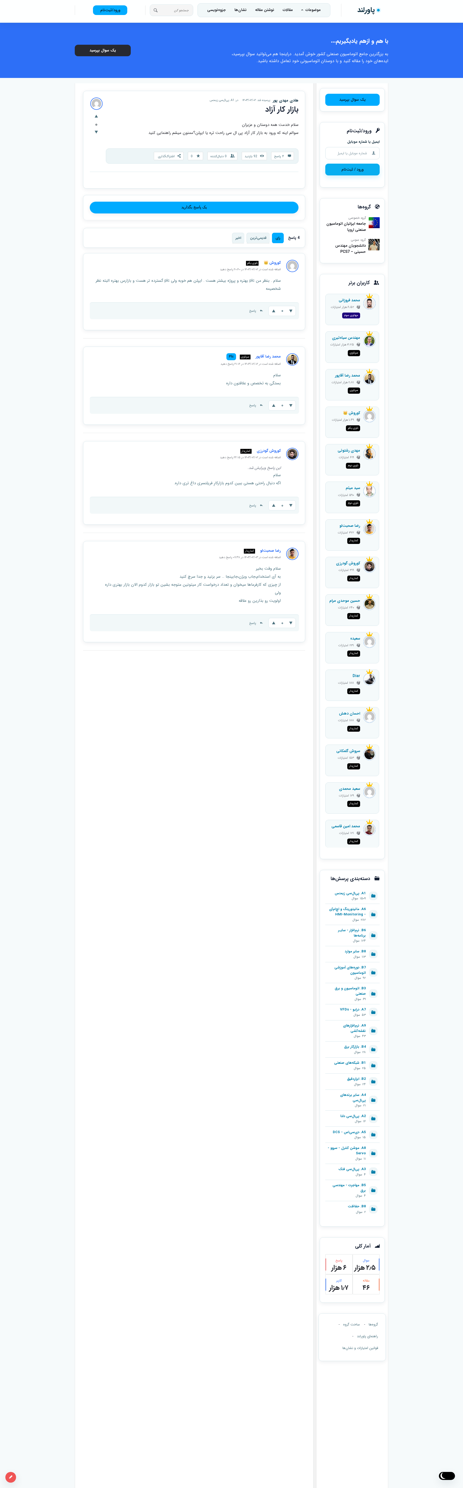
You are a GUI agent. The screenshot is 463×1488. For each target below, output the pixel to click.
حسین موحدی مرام (344, 601)
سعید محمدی (349, 789)
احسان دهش (349, 713)
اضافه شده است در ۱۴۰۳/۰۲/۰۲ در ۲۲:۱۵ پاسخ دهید (250, 457)
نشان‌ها (240, 10)
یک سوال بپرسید (102, 50)
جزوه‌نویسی (216, 10)
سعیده (355, 638)
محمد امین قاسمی (345, 826)
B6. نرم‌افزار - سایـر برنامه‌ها (352, 933)
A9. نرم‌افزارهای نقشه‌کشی (354, 1028)
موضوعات (313, 10)
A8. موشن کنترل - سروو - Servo (347, 1150)
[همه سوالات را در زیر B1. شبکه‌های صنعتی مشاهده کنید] (352, 1061)
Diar (356, 676)
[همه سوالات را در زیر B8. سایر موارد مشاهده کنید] (352, 949)
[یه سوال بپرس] (10, 1477)
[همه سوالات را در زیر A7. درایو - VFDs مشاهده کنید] (352, 1007)
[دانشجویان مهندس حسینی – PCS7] (374, 244)
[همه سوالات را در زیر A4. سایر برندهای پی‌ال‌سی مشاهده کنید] (352, 1093)
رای (277, 238)
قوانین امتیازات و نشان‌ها (360, 1348)
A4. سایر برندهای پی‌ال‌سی (353, 1097)
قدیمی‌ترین (258, 238)
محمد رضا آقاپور (347, 375)
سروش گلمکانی (348, 751)
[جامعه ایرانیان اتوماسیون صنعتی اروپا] (374, 222)
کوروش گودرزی (348, 563)
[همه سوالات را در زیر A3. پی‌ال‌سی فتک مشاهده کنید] (352, 1167)
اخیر (238, 238)
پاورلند (366, 10)
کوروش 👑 (351, 413)
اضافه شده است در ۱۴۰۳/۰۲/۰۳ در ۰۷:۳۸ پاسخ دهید (250, 557)
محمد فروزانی (349, 300)
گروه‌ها (373, 1324)
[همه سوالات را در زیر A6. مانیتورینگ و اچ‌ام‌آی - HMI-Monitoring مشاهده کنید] (352, 907)
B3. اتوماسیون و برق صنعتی (350, 991)
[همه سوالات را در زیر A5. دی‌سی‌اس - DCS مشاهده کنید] (352, 1130)
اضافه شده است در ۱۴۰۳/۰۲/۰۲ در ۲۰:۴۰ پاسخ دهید (250, 269)
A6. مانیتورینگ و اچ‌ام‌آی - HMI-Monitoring (347, 912)
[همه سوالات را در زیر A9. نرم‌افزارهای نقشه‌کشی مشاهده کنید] (352, 1023)
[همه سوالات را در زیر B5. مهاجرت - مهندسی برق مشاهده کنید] (352, 1183)
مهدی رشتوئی (349, 450)
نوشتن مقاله (264, 10)
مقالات (288, 10)
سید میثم (353, 488)
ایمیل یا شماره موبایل (363, 142)
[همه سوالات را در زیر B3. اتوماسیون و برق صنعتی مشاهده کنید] (352, 986)
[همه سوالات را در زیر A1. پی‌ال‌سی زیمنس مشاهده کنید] (352, 891)
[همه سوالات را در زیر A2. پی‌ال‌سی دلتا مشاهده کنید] (352, 1114)
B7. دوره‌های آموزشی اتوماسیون (350, 970)
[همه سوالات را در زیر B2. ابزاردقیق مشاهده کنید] (352, 1077)
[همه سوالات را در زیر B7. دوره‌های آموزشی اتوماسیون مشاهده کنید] (352, 965)
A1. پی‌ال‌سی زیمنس (222, 100)
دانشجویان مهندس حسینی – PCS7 (350, 249)
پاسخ (252, 310)
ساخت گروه (351, 1324)
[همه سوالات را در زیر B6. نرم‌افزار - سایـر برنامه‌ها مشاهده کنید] (352, 928)
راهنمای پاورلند (367, 1336)
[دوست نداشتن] (96, 132)
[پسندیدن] (96, 116)
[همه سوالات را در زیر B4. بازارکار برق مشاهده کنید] (352, 1044)
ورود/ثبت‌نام (110, 10)
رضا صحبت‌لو (349, 526)
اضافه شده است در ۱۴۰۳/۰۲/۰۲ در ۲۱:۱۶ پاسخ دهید (251, 364)
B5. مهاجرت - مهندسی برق (349, 1188)
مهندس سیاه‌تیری (346, 338)
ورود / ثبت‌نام (352, 169)
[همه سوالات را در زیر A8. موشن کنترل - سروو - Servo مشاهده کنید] (352, 1146)
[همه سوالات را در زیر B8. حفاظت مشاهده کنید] (352, 1204)
